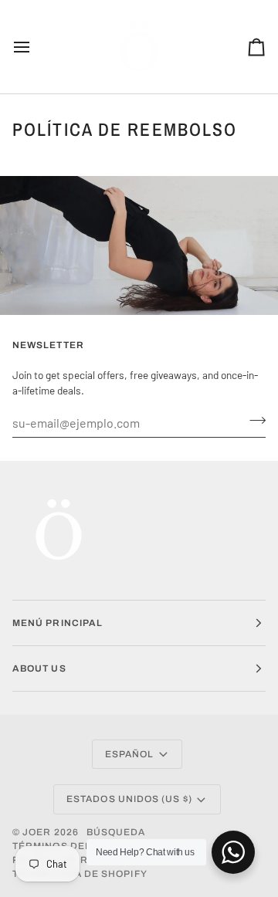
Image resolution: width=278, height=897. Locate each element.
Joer (37, 832)
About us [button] (39, 668)
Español (129, 754)
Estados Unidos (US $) (129, 799)
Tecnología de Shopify (79, 873)
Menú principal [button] (57, 623)
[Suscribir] (253, 420)
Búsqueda (116, 832)
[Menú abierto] (35, 46)
